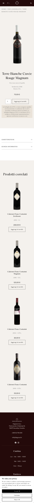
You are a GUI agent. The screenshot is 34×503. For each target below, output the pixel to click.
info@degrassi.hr (17, 437)
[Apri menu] (3, 3)
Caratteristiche (8, 139)
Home (4, 9)
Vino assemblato (14, 9)
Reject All (17, 499)
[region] (17, 489)
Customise (17, 495)
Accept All (17, 491)
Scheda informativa (10, 146)
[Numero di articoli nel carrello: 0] (30, 3)
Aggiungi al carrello (20, 101)
